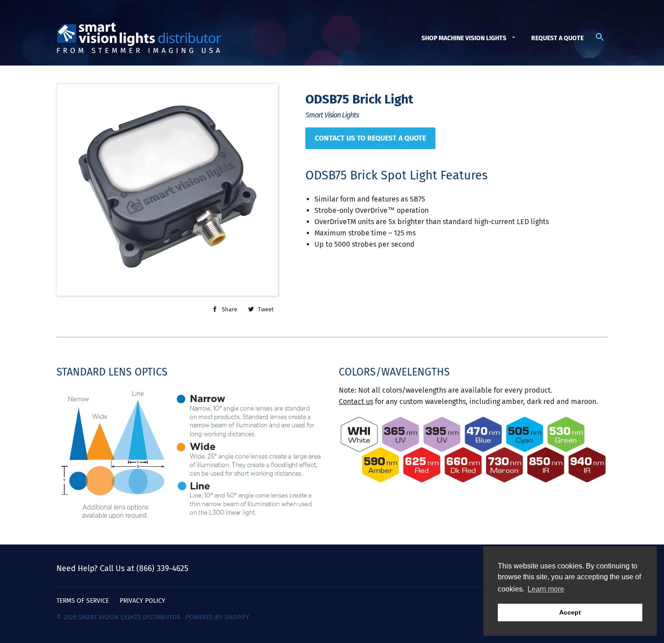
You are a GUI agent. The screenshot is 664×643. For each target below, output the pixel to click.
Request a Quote (557, 38)
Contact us (356, 401)
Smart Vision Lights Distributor (129, 617)
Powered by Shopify (217, 617)
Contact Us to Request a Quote (370, 138)
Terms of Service (82, 601)
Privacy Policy (142, 601)
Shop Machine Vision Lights (464, 38)
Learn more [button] (546, 589)
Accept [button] (570, 612)
